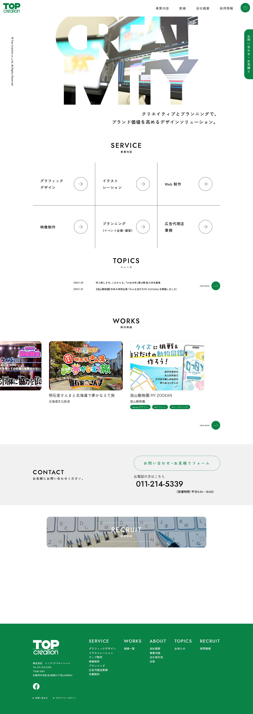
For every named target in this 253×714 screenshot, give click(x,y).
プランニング (97, 666)
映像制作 (94, 661)
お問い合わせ (41, 697)
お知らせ (179, 648)
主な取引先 (156, 657)
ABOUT (158, 641)
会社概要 (203, 8)
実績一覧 (129, 648)
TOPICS (183, 641)
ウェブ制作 (95, 657)
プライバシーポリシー (66, 697)
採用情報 (226, 8)
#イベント (160, 407)
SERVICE (99, 641)
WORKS (133, 641)
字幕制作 (94, 674)
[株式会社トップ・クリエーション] (57, 647)
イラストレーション (101, 653)
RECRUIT (210, 641)
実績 (182, 8)
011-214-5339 (159, 484)
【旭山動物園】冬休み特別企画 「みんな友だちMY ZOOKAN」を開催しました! (136, 289)
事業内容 (162, 8)
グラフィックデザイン (102, 648)
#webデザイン (140, 407)
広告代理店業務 (98, 670)
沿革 (152, 661)
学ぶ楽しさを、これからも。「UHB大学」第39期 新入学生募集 (128, 282)
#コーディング (180, 407)
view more (204, 285)
